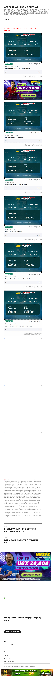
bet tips (22, 485)
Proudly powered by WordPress (28, 666)
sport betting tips (26, 509)
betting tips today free (24, 491)
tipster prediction (19, 512)
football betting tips (27, 499)
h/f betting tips (33, 502)
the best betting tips (33, 510)
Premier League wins (17, 509)
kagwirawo (34, 503)
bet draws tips (13, 484)
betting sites (28, 485)
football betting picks (17, 499)
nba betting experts (21, 506)
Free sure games (32, 500)
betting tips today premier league (12, 494)
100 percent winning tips (23, 479)
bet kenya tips (20, 484)
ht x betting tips (28, 503)
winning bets (32, 515)
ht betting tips (20, 503)
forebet (17, 500)
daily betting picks (26, 496)
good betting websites (25, 502)
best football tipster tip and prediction (27, 482)
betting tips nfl (7, 487)
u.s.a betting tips (21, 513)
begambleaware (12, 632)
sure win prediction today (22, 510)
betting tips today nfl (36, 493)
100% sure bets (33, 479)
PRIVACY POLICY (9, 661)
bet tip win (18, 485)
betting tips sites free (28, 487)
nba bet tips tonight (14, 505)
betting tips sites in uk (26, 488)
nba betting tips (8, 509)
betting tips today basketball (22, 490)
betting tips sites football (17, 487)
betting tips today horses (35, 491)
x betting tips (38, 515)
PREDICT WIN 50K (9, 644)
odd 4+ (6, 641)
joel (7, 479)
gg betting (8, 502)
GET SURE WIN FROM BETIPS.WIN (21, 7)
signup (6, 655)
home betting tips (13, 503)
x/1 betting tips (7, 516)
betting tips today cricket (12, 491)
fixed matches (30, 497)
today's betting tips (27, 512)
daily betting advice (8, 496)
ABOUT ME (7, 658)
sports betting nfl (34, 509)
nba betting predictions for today (32, 508)
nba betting (22, 505)
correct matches (35, 494)
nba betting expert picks (31, 505)
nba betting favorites (31, 506)
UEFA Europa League (30, 513)
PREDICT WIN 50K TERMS (11, 648)
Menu (7, 19)
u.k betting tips (13, 513)
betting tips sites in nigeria (15, 488)
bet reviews (26, 484)
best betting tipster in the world (11, 482)
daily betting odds (18, 496)
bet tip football (32, 484)
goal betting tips (15, 502)
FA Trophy (24, 497)
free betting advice (24, 500)
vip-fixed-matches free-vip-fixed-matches (18, 515)
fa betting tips (18, 497)
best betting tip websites (20, 481)
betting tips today (11, 490)
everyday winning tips (9, 497)
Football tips (12, 500)
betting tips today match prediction (12, 493)
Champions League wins (26, 494)
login (5, 651)
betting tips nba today (36, 485)
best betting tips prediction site (34, 481)
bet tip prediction (11, 485)
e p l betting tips (35, 496)
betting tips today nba (26, 493)
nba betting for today (19, 508)
